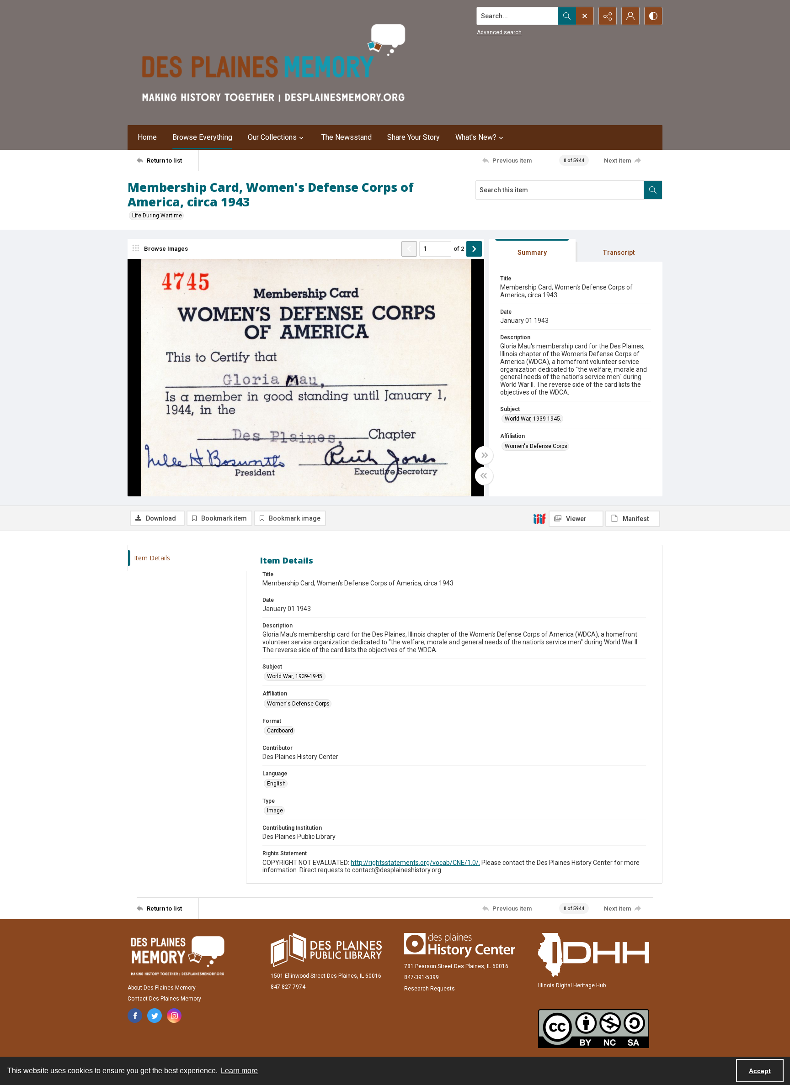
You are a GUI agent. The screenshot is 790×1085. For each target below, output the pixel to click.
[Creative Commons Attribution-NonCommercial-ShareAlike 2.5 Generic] (593, 1028)
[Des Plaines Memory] (177, 956)
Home (147, 137)
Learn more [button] (239, 1070)
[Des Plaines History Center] (459, 945)
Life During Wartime (157, 215)
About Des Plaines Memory (162, 988)
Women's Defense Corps (536, 446)
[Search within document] (653, 190)
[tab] (532, 250)
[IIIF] (539, 518)
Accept (760, 1070)
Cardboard (280, 730)
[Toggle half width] (484, 476)
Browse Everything (202, 137)
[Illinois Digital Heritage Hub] (593, 955)
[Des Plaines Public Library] (326, 950)
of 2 (459, 248)
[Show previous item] (409, 249)
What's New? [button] (475, 137)
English (276, 783)
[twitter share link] (154, 1015)
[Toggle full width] (484, 455)
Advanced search (499, 32)
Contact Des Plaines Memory (164, 998)
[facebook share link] (135, 1015)
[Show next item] (474, 249)
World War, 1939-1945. (533, 419)
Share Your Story (413, 137)
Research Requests (429, 988)
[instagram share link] (174, 1015)
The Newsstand (346, 137)
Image (275, 810)
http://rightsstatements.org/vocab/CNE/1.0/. (415, 862)
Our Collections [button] (272, 137)
